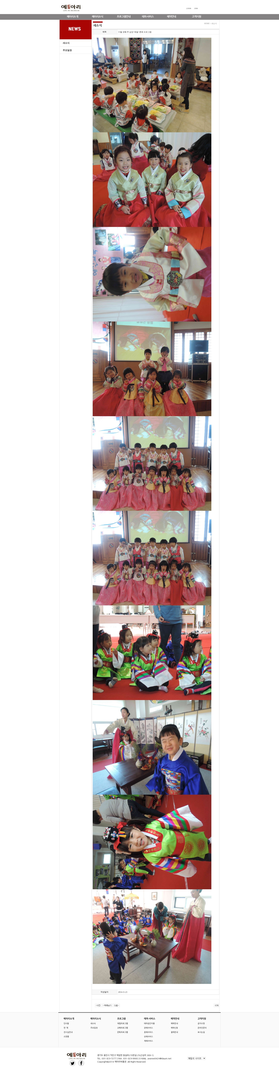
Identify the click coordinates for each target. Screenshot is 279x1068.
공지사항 (201, 1023)
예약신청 (174, 1028)
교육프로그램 (122, 1028)
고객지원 (196, 16)
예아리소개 (72, 16)
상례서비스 (148, 1037)
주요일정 (67, 50)
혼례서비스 (148, 1032)
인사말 (66, 1023)
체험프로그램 (122, 1023)
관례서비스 (148, 1028)
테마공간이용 (149, 1023)
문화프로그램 (122, 1032)
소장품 (66, 1037)
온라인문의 (202, 1028)
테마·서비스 (148, 16)
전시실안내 (68, 1032)
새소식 (66, 43)
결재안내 (174, 1032)
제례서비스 (148, 1041)
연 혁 (66, 1028)
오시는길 (201, 1032)
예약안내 (171, 16)
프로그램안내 (123, 16)
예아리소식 (97, 16)
